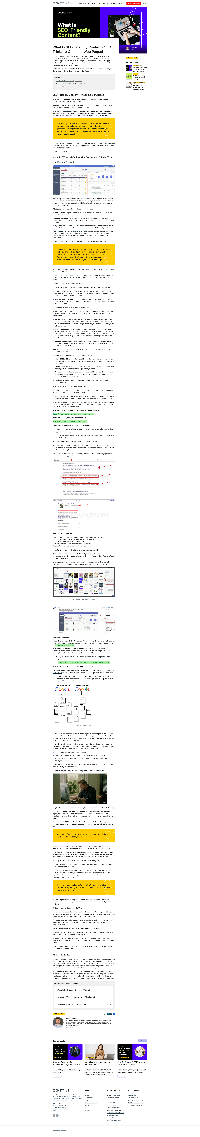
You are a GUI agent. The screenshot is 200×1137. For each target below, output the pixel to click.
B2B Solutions (111, 1102)
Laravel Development (113, 1115)
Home (54, 43)
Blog (108, 3)
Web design (136, 65)
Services (81, 3)
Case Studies (101, 3)
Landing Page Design (113, 1105)
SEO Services (132, 1095)
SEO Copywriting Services (136, 1103)
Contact (121, 3)
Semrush (64, 349)
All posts (142, 1041)
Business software (91, 1057)
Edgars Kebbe (134, 47)
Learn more (68, 1100)
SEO (62, 1013)
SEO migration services (135, 1105)
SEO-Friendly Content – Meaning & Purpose (69, 81)
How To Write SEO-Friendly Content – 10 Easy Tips (71, 83)
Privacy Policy (56, 1130)
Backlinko (56, 402)
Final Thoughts (60, 86)
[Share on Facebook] (108, 1014)
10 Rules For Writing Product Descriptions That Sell (139, 77)
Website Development (113, 1095)
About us (87, 1105)
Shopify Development (113, 1107)
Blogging (136, 82)
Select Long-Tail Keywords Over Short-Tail (70, 231)
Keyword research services (136, 1100)
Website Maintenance (113, 1118)
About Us (114, 3)
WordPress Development (114, 1110)
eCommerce (142, 82)
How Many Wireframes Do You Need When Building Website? (140, 69)
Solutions (90, 3)
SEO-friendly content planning (64, 111)
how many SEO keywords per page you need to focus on (74, 277)
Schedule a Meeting (134, 3)
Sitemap (87, 1110)
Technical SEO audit (134, 1097)
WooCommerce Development (115, 1113)
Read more (69, 1027)
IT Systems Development (114, 1120)
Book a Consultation (91, 1103)
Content (65, 43)
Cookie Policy (64, 1130)
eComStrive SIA (57, 1103)
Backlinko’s (72, 834)
